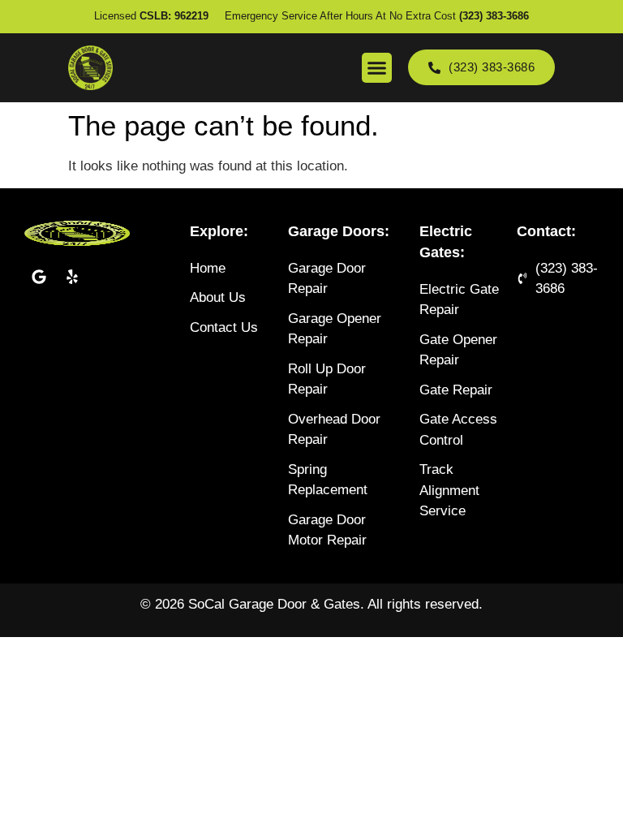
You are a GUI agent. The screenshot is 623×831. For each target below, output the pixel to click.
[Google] (39, 276)
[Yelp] (72, 276)
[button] (377, 68)
